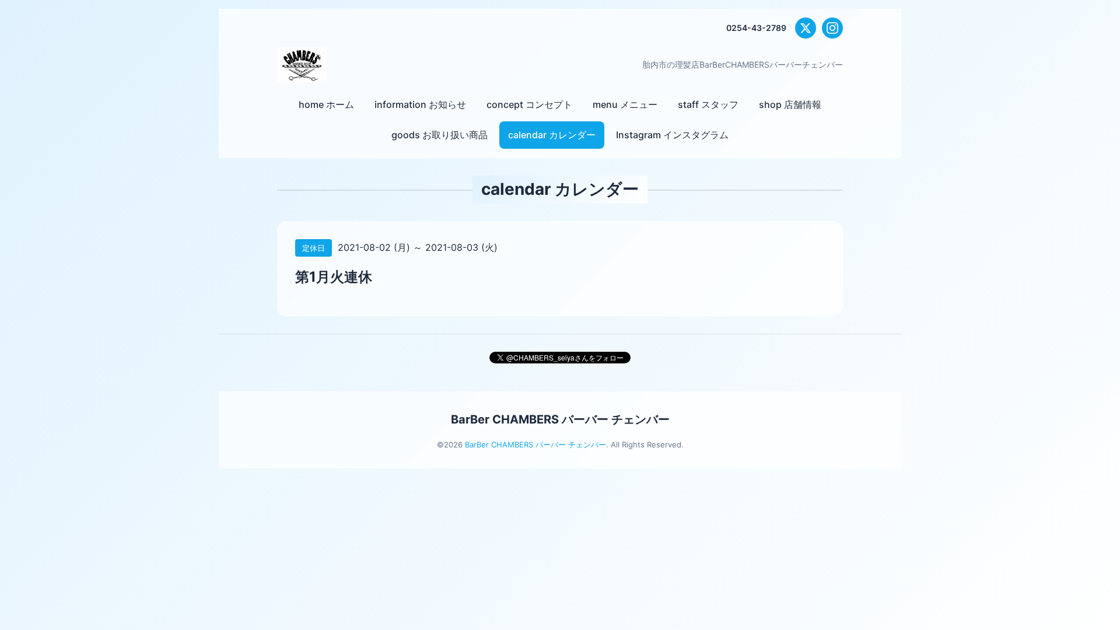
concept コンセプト (529, 104)
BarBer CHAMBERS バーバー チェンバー (560, 419)
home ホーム (326, 104)
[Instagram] (832, 28)
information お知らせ (420, 104)
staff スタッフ (708, 104)
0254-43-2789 (756, 28)
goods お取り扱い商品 (439, 135)
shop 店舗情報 (790, 104)
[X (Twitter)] (805, 28)
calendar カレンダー (552, 135)
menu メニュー (625, 104)
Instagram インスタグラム (672, 135)
